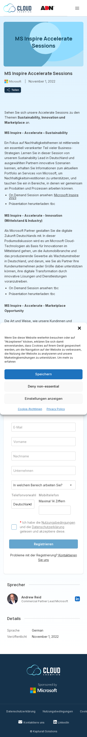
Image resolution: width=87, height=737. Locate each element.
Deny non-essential (43, 386)
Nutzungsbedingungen (58, 522)
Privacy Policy (56, 409)
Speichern (43, 374)
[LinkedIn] (77, 598)
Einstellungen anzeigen (43, 398)
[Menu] (77, 8)
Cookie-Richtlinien (30, 409)
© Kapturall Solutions (43, 731)
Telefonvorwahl (22, 495)
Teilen (15, 89)
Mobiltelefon (49, 495)
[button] (80, 328)
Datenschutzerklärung (48, 527)
